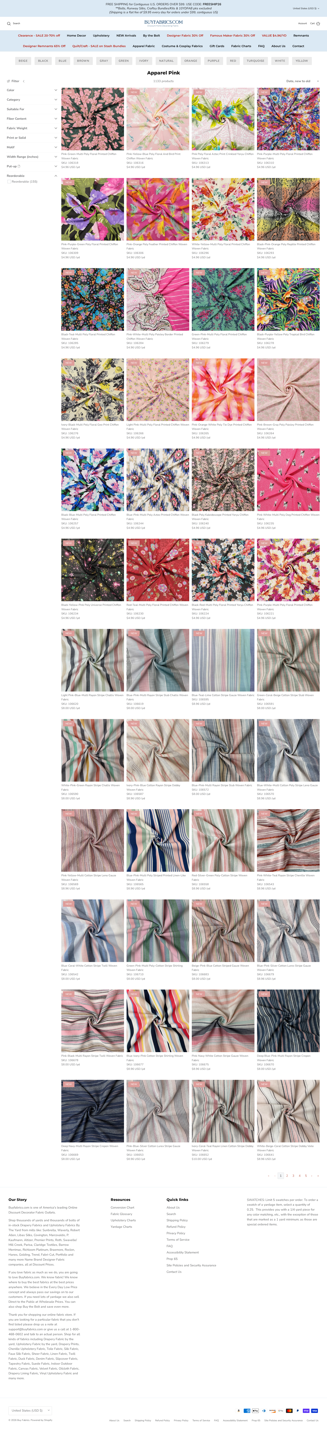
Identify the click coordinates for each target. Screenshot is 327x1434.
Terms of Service (178, 1240)
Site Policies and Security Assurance (191, 1265)
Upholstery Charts (123, 1220)
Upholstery (101, 35)
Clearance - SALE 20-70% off (39, 35)
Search (171, 1214)
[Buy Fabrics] (163, 23)
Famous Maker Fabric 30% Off (232, 35)
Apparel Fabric (144, 46)
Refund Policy (176, 1227)
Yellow (302, 61)
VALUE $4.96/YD (274, 35)
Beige (23, 61)
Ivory (144, 61)
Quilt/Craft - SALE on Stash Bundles (99, 46)
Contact (298, 46)
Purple (214, 61)
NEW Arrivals (126, 35)
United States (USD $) (304, 8)
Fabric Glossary (121, 1214)
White (280, 61)
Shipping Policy (177, 1220)
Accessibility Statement (183, 1252)
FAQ (261, 46)
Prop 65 (172, 1259)
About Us (278, 46)
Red (233, 61)
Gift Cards (217, 46)
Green (124, 61)
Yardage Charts (121, 1227)
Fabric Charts (241, 46)
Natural (166, 61)
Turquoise (255, 61)
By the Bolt (151, 35)
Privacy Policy (176, 1233)
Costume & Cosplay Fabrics (182, 46)
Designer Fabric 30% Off (185, 35)
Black (43, 61)
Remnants (301, 35)
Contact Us (174, 1272)
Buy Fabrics (23, 1420)
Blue (63, 61)
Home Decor (76, 35)
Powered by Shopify (41, 1420)
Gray (104, 61)
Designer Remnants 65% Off (44, 46)
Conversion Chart (122, 1207)
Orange (190, 61)
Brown (83, 61)
